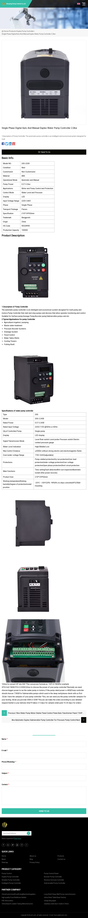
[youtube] (17, 845)
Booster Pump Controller (53, 877)
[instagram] (21, 845)
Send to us (45, 152)
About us (33, 856)
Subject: (5, 773)
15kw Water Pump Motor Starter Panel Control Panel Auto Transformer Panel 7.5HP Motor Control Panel (49, 713)
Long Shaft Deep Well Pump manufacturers (60, 894)
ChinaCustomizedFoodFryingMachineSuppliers (19, 894)
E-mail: (5, 750)
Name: (5, 739)
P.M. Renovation (7, 901)
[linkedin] (8, 845)
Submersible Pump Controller (54, 883)
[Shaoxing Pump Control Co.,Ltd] (13, 825)
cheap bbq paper (50, 901)
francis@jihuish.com (60, 915)
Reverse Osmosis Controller (54, 880)
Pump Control (7, 873)
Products (12, 31)
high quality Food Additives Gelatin (14, 897)
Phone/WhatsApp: (9, 762)
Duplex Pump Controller (25, 31)
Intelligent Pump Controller (11, 883)
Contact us (61, 859)
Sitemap (5, 862)
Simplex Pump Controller (11, 880)
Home (6, 31)
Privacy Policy (35, 862)
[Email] (28, 833)
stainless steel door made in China (56, 904)
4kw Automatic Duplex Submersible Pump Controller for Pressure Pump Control (44, 720)
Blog (31, 859)
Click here (17, 838)
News (4, 859)
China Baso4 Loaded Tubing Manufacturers (17, 904)
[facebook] (3, 845)
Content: (5, 784)
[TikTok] (26, 845)
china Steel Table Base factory (55, 897)
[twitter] (12, 845)
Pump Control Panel (51, 873)
